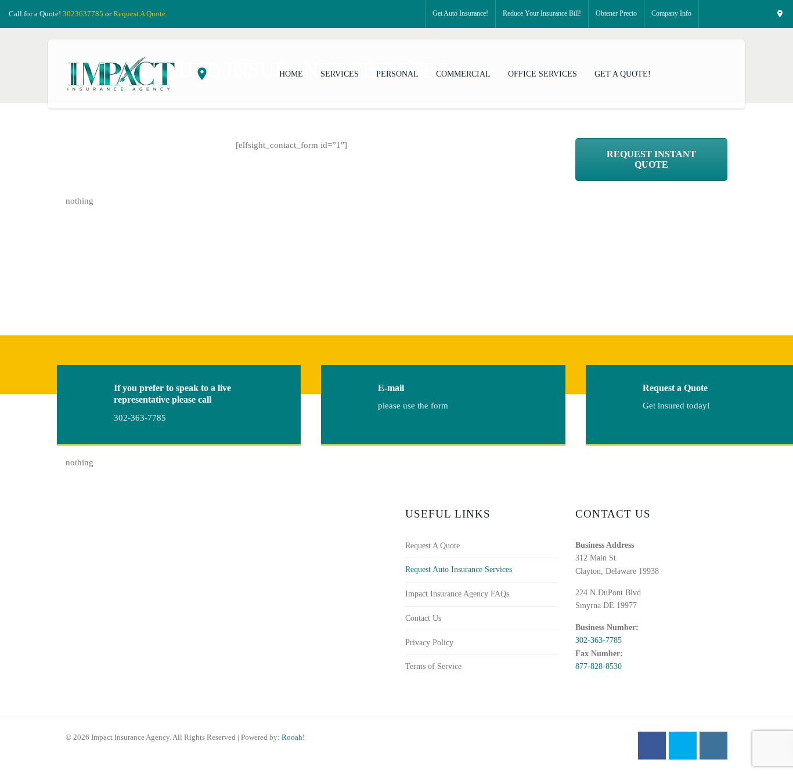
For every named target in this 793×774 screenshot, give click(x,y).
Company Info (671, 13)
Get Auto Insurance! (460, 13)
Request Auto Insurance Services (458, 569)
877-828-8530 (598, 666)
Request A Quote (139, 13)
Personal (397, 74)
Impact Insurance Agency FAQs (457, 593)
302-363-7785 (598, 640)
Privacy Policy (429, 642)
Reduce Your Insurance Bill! (542, 13)
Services (339, 74)
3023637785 (83, 13)
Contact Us (423, 618)
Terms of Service (433, 666)
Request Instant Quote (651, 159)
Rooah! (293, 737)
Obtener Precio (616, 13)
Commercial (463, 74)
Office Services (542, 74)
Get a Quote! (622, 74)
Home (291, 74)
